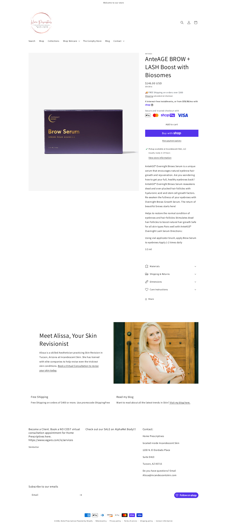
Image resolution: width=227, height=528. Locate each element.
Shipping (149, 96)
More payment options (171, 140)
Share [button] (151, 299)
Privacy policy (115, 521)
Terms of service (130, 521)
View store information (160, 157)
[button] (71, 41)
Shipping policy (146, 521)
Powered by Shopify (85, 521)
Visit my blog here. (179, 402)
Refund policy (101, 521)
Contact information (164, 521)
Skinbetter (34, 447)
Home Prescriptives (68, 521)
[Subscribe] (80, 495)
